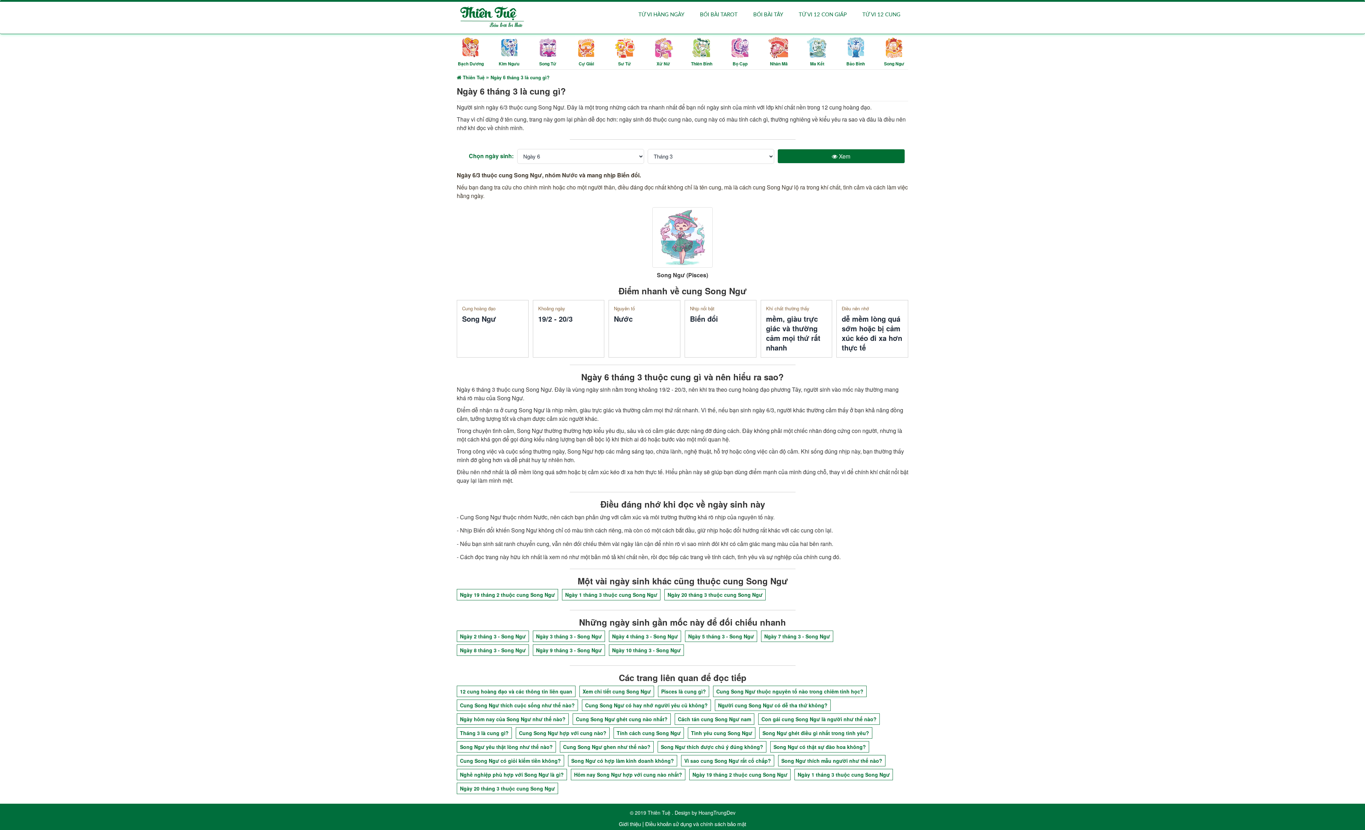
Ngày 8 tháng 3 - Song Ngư (493, 650)
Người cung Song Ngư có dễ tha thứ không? (773, 705)
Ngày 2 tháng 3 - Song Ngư (493, 636)
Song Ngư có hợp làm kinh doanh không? (622, 760)
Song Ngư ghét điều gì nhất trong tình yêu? (815, 733)
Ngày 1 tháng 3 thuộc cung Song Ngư (611, 594)
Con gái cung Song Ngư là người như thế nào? (819, 719)
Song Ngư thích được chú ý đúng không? (712, 746)
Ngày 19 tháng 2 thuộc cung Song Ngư (507, 594)
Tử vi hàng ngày (661, 14)
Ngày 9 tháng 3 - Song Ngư (569, 650)
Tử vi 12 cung (881, 14)
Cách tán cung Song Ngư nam (714, 719)
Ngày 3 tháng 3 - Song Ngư (569, 636)
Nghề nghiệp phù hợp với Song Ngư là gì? (512, 774)
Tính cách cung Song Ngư (649, 733)
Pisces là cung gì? (683, 691)
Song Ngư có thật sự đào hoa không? (820, 746)
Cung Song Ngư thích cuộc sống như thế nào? (517, 705)
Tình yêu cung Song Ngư (721, 733)
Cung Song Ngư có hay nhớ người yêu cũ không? (646, 705)
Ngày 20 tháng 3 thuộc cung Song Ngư (715, 594)
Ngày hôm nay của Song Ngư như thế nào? (513, 719)
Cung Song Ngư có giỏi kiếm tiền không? (510, 760)
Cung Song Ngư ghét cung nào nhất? (622, 719)
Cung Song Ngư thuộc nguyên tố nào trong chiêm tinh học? (789, 691)
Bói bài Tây (768, 14)
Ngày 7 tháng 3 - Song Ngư (797, 636)
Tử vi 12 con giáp (823, 14)
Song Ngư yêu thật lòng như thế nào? (506, 746)
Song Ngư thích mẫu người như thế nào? (831, 760)
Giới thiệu (630, 824)
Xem (843, 156)
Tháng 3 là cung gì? (484, 733)
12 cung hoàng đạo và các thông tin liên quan (516, 691)
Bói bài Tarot (719, 14)
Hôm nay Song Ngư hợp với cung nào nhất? (628, 774)
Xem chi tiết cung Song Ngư (617, 691)
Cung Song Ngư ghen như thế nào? (607, 746)
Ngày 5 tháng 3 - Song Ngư (721, 636)
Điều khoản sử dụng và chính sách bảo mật (695, 824)
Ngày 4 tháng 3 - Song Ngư (645, 636)
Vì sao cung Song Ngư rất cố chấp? (727, 760)
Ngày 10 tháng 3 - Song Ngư (646, 650)
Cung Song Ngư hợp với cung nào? (562, 733)
